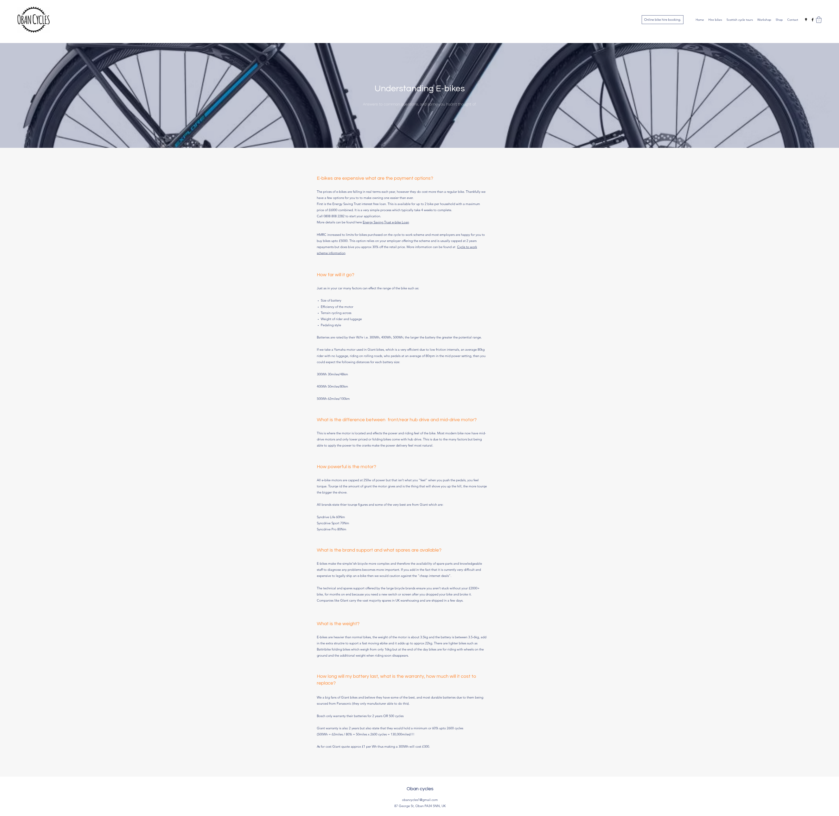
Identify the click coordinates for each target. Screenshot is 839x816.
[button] (819, 19)
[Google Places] (806, 19)
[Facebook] (812, 19)
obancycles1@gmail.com (420, 800)
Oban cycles (420, 788)
